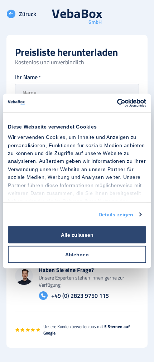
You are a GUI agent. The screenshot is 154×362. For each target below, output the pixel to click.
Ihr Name (28, 77)
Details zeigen (115, 214)
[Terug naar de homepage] (77, 17)
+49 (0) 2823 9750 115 (80, 295)
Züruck (27, 14)
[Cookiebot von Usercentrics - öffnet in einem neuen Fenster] (114, 103)
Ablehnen (77, 254)
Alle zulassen (77, 234)
